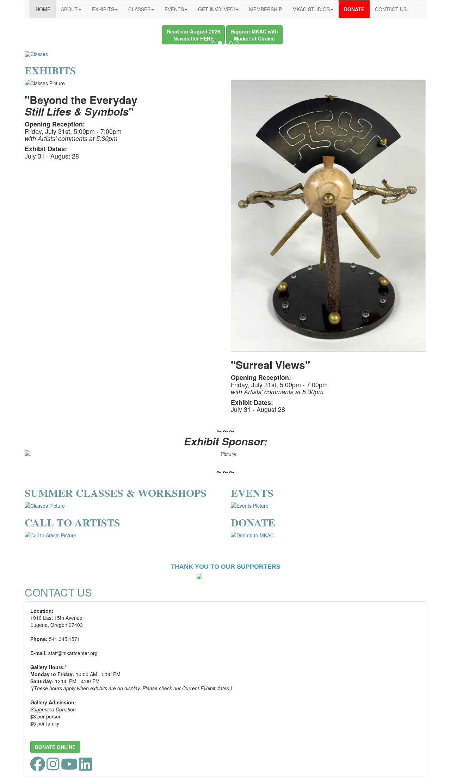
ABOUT (69, 9)
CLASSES (139, 9)
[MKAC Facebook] (37, 767)
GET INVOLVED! (216, 9)
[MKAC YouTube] (69, 767)
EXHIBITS (103, 9)
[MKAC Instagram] (53, 767)
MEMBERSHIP (265, 9)
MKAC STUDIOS (311, 9)
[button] (193, 34)
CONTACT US (391, 9)
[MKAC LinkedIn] (85, 767)
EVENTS (174, 9)
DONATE (354, 9)
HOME (43, 9)
